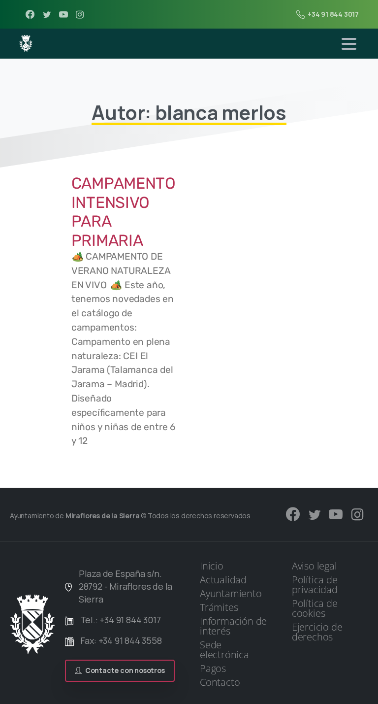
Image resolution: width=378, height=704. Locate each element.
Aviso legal (314, 565)
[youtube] (63, 14)
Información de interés (233, 625)
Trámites (219, 607)
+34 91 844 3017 (333, 14)
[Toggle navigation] (349, 43)
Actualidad (223, 579)
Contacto (220, 682)
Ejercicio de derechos (317, 631)
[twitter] (46, 14)
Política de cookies (315, 608)
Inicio (211, 565)
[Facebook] (30, 14)
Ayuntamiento (231, 593)
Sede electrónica (224, 649)
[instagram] (79, 14)
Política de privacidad (315, 584)
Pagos (213, 668)
